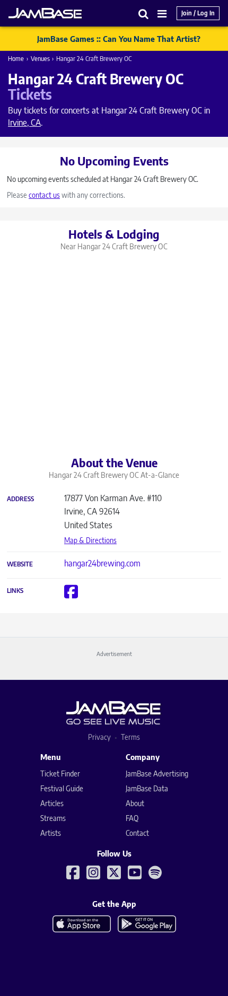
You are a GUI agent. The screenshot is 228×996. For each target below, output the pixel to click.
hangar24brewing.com (102, 563)
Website (20, 564)
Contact (137, 832)
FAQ (132, 818)
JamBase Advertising (157, 773)
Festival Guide (61, 788)
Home (16, 59)
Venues (40, 59)
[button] (144, 13)
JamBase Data (147, 788)
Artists (50, 832)
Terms (130, 736)
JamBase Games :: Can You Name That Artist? (118, 38)
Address (20, 499)
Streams (53, 818)
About (135, 803)
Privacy (99, 736)
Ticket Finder (60, 773)
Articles (52, 803)
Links (15, 591)
